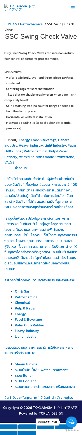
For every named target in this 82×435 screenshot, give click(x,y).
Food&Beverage (43, 139)
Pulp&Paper (58, 151)
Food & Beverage (28, 319)
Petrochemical (32, 24)
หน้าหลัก (10, 24)
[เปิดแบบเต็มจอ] (27, 426)
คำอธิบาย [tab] (21, 168)
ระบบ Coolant (25, 381)
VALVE (9, 162)
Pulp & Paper (25, 308)
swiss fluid (27, 156)
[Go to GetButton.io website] (72, 430)
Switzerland (64, 156)
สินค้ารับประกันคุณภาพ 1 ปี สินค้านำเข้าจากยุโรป (38, 397)
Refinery (10, 156)
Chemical (22, 302)
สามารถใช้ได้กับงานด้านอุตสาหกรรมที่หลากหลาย (39, 280)
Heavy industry (31, 145)
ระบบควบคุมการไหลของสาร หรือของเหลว (45, 386)
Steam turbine (26, 364)
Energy (24, 139)
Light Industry (55, 145)
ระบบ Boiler (24, 375)
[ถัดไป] (27, 433)
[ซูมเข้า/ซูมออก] (8, 426)
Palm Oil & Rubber (29, 325)
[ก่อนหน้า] (8, 433)
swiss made (45, 156)
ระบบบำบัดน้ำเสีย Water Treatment (41, 369)
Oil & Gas (22, 291)
